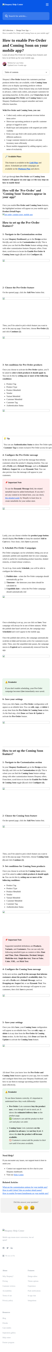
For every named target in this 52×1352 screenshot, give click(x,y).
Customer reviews (9, 1286)
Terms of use (7, 1296)
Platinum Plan (24, 169)
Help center (7, 1338)
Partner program (8, 1342)
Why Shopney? (8, 1276)
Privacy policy (8, 1300)
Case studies (7, 1328)
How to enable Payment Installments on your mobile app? (26, 1193)
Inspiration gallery (9, 1333)
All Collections (8, 30)
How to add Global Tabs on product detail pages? (22, 1190)
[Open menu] (47, 4)
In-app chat (32, 1296)
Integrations (32, 1300)
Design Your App (22, 30)
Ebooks (5, 1323)
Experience (32, 1286)
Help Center (18, 1175)
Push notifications (34, 1291)
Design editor (32, 1276)
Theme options (33, 1281)
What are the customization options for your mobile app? (25, 1187)
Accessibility (7, 1291)
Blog (4, 1318)
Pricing (5, 1281)
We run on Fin (10, 1256)
